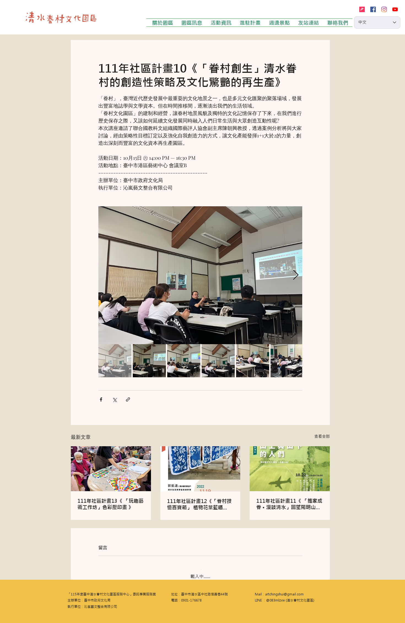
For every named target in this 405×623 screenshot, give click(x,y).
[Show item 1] (114, 360)
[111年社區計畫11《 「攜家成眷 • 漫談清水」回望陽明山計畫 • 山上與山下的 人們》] (290, 468)
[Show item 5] (252, 360)
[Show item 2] (149, 360)
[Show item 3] (183, 360)
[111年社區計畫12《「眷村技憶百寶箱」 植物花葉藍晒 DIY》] (200, 468)
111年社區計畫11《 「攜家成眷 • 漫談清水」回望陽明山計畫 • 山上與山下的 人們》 (289, 504)
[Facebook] (373, 9)
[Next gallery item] (296, 275)
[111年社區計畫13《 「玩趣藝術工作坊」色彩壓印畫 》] (111, 468)
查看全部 (322, 436)
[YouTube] (395, 9)
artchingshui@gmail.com (284, 590)
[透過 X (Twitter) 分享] (114, 399)
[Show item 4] (218, 360)
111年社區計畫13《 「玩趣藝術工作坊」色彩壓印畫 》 (110, 504)
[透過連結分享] (128, 399)
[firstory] (362, 9)
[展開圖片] (200, 275)
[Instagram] (384, 9)
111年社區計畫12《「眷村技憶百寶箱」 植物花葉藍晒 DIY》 (199, 504)
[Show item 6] (287, 360)
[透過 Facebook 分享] (101, 399)
